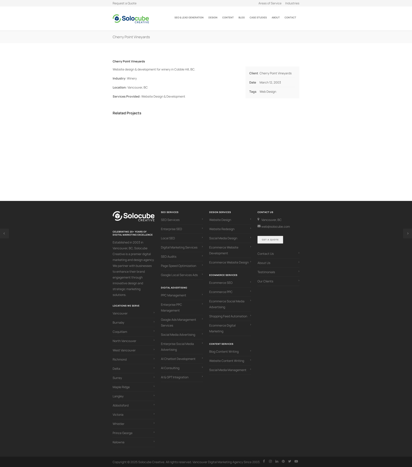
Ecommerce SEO (221, 283)
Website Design (220, 220)
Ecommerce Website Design (229, 262)
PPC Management (173, 295)
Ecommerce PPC (221, 292)
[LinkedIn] (277, 461)
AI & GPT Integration (174, 377)
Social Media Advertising (178, 335)
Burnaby (118, 322)
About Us (264, 263)
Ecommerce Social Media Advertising (226, 304)
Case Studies (258, 17)
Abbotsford (121, 405)
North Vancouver (124, 341)
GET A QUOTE (270, 239)
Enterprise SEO (171, 229)
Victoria (118, 414)
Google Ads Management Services (178, 323)
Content (228, 17)
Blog (242, 17)
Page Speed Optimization (178, 266)
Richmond (120, 359)
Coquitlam (120, 332)
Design (212, 17)
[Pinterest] (283, 461)
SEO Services (170, 220)
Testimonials (266, 272)
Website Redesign (221, 229)
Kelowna (118, 442)
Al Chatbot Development (178, 359)
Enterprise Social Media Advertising (177, 347)
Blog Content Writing (224, 351)
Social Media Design (223, 238)
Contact (290, 17)
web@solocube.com (275, 226)
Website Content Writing (226, 361)
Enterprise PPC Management (171, 308)
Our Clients (265, 281)
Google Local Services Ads (179, 275)
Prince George (122, 433)
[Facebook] (264, 461)
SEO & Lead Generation (189, 17)
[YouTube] (296, 461)
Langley (118, 396)
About (276, 17)
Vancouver (120, 313)
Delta (116, 369)
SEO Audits (168, 256)
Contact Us (266, 254)
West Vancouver (124, 350)
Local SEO (168, 238)
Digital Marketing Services (179, 247)
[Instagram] (270, 461)
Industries (292, 3)
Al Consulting (170, 368)
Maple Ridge (121, 387)
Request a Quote (124, 3)
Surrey (117, 378)
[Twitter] (289, 461)
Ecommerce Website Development (223, 250)
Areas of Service (269, 3)
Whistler (118, 424)
